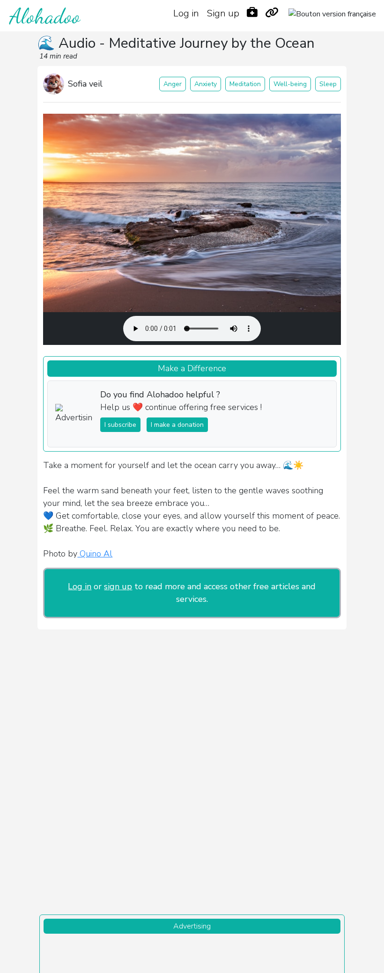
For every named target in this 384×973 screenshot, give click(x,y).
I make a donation (177, 424)
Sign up (223, 13)
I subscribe (120, 424)
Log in (186, 13)
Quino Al (94, 553)
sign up (118, 586)
